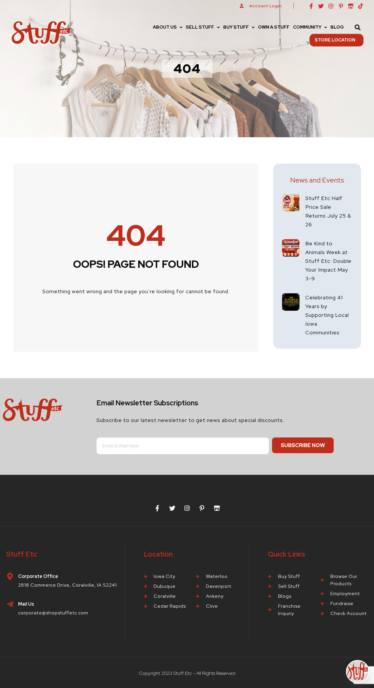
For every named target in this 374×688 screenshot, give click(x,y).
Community (307, 27)
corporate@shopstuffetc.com (53, 613)
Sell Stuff (200, 27)
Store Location (335, 40)
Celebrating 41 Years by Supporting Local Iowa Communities (327, 315)
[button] (167, 27)
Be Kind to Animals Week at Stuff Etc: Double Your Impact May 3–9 (328, 261)
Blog (337, 27)
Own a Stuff (274, 27)
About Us (165, 27)
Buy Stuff (236, 27)
